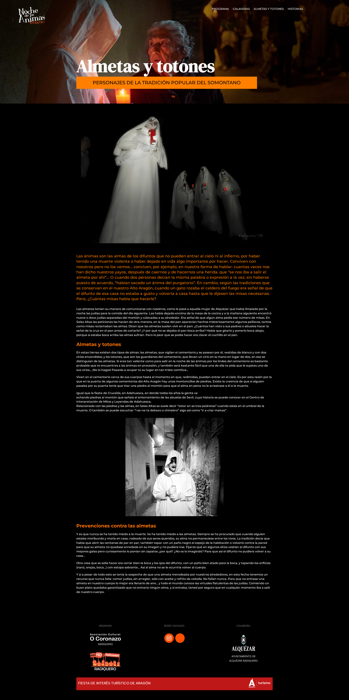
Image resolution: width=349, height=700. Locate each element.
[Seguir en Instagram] (169, 638)
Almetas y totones (269, 9)
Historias (295, 9)
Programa (220, 9)
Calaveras (241, 9)
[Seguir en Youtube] (180, 638)
